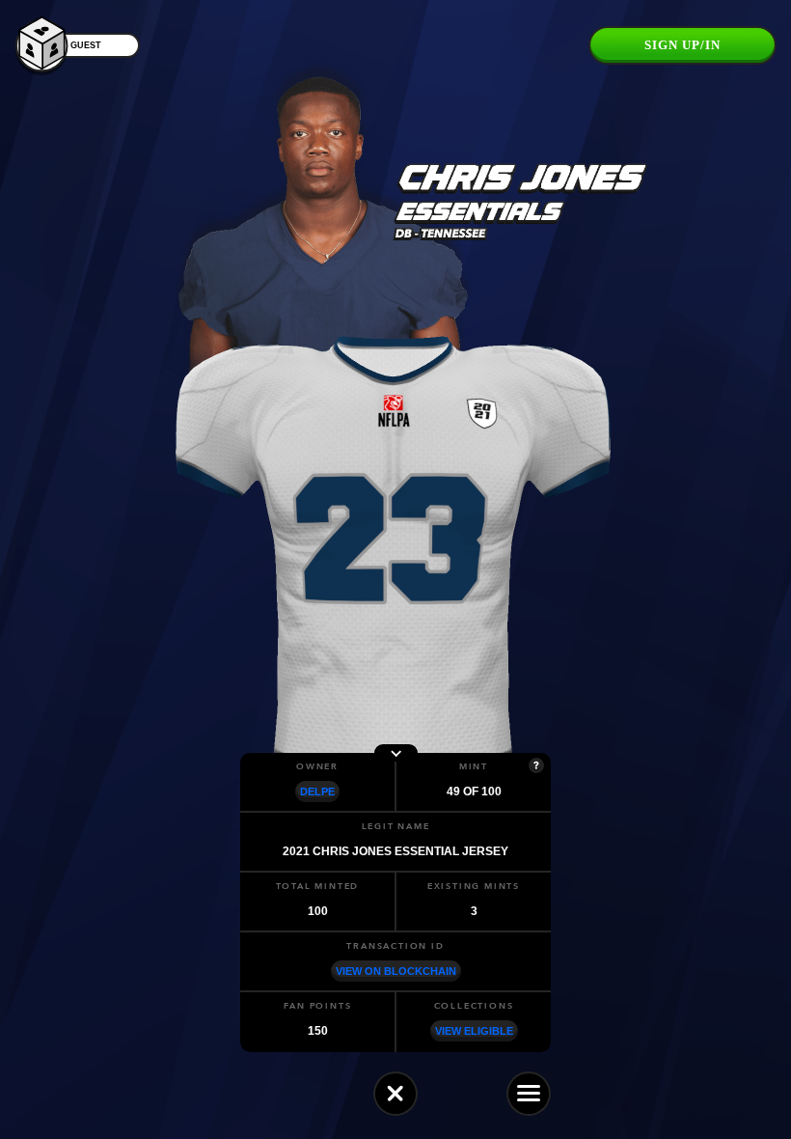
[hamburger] (528, 1093)
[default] (395, 1093)
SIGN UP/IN (682, 45)
